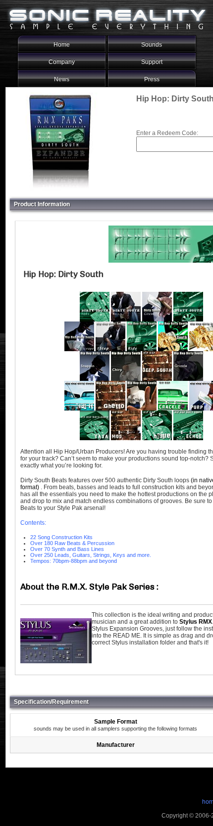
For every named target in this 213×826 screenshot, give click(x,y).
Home (61, 44)
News (61, 79)
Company (62, 61)
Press (152, 79)
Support (151, 61)
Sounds (151, 44)
